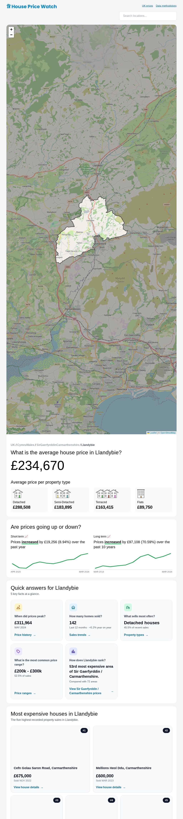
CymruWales (25, 444)
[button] (11, 29)
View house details (28, 787)
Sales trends (80, 634)
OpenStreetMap (168, 432)
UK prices (147, 5)
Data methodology (166, 5)
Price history (25, 634)
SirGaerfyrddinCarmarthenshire (57, 444)
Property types (136, 634)
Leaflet (153, 432)
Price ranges (25, 693)
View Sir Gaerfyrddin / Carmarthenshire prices (91, 691)
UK (13, 444)
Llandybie (88, 444)
